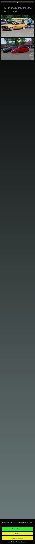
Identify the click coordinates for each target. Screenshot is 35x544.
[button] (17, 2)
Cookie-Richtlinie (12, 541)
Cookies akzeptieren (17, 529)
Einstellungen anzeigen (17, 538)
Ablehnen (17, 533)
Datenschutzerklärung (21, 541)
